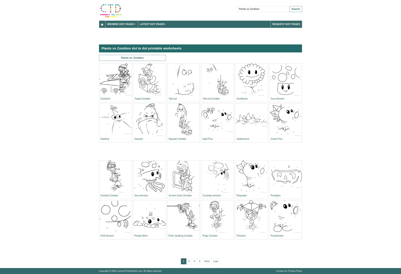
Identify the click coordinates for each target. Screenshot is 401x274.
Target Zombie (142, 98)
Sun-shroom (277, 98)
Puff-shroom (107, 235)
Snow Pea (276, 139)
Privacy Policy (295, 271)
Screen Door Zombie (180, 195)
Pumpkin (276, 195)
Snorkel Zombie (109, 195)
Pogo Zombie (210, 235)
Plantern (241, 235)
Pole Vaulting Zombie (181, 235)
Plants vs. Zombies (132, 57)
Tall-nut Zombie (211, 98)
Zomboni (105, 98)
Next (206, 261)
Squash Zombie (177, 139)
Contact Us (281, 271)
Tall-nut (173, 98)
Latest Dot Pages (152, 24)
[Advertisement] (193, 36)
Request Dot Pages (286, 24)
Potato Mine (141, 235)
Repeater (242, 195)
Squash (138, 139)
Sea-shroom (141, 195)
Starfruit (104, 139)
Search (296, 9)
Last (215, 261)
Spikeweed (243, 139)
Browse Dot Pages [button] (120, 24)
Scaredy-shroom (212, 195)
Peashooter (277, 235)
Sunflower (242, 98)
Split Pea (208, 139)
